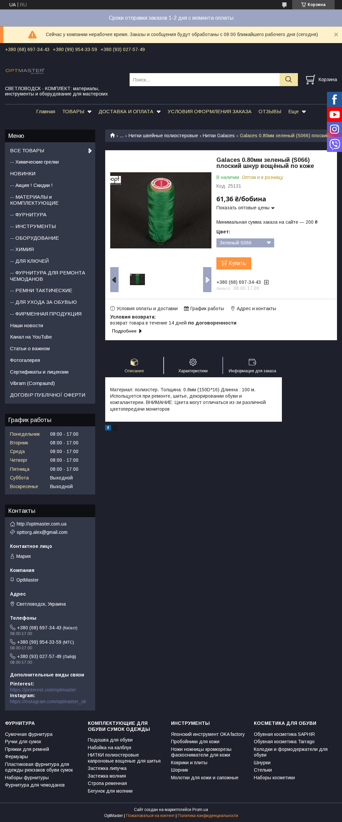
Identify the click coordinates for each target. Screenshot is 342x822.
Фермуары (16, 756)
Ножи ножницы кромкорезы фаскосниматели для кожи (201, 752)
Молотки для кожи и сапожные (204, 777)
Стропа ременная (107, 783)
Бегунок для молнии (110, 791)
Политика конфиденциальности (208, 815)
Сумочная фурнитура (28, 734)
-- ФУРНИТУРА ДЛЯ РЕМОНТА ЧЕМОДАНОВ (47, 276)
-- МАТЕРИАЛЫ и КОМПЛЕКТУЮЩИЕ (34, 200)
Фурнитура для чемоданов (35, 785)
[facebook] (108, 428)
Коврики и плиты (189, 762)
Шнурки (262, 762)
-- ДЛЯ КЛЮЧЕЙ (29, 261)
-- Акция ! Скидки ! (31, 185)
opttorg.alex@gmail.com (42, 532)
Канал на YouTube (31, 337)
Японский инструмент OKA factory (208, 734)
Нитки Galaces (219, 135)
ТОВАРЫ (73, 111)
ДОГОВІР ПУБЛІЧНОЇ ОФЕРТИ (47, 395)
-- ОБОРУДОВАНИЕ (34, 238)
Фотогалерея (25, 360)
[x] (115, 428)
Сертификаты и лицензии (39, 372)
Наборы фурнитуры (27, 777)
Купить (237, 263)
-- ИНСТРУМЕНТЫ (33, 226)
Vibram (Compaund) (32, 383)
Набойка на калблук (109, 747)
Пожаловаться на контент (150, 815)
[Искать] (289, 79)
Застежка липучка (107, 768)
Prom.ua (200, 809)
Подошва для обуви (110, 740)
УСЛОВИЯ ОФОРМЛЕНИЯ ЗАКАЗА (209, 111)
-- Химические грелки (34, 162)
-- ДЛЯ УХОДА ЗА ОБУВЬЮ (43, 302)
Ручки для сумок (23, 741)
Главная (45, 111)
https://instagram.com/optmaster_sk (48, 701)
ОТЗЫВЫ (270, 111)
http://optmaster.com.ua (41, 524)
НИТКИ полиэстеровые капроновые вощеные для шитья (124, 758)
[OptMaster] (63, 71)
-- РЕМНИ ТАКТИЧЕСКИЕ (41, 290)
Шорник (179, 770)
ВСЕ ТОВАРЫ (27, 150)
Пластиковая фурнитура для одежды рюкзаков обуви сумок (39, 767)
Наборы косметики (274, 777)
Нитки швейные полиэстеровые (163, 135)
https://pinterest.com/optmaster (43, 689)
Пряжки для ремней (27, 749)
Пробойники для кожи (195, 741)
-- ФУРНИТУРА (28, 214)
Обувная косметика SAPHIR (284, 734)
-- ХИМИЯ (22, 249)
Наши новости (26, 325)
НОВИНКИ (22, 173)
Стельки (263, 770)
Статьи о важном (30, 348)
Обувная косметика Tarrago (284, 741)
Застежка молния (107, 776)
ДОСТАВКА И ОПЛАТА (126, 111)
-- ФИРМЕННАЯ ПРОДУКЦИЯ (45, 314)
